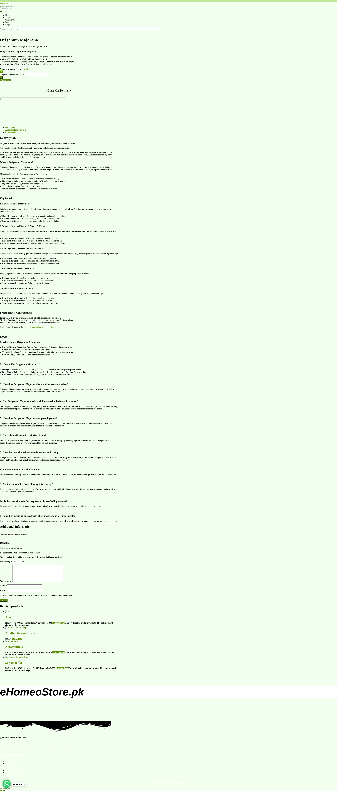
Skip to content (6, 3)
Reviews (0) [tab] (10, 132)
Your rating (6, 562)
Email (3, 590)
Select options (58, 623)
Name (3, 586)
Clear (25, 69)
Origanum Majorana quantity (12, 74)
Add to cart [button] (17, 639)
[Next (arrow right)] (4, 790)
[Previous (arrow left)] (1, 790)
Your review (6, 581)
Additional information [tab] (15, 130)
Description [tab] (10, 127)
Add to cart (5, 80)
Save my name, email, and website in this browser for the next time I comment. (38, 595)
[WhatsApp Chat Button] (7, 784)
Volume (3, 69)
